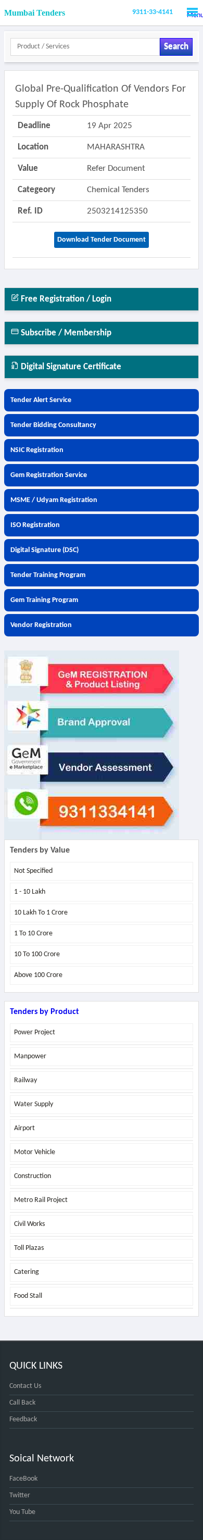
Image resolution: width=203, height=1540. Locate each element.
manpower (30, 1056)
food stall (28, 1296)
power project (34, 1032)
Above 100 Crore (38, 975)
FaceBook (23, 1479)
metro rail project (41, 1200)
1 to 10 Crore (33, 933)
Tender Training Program (47, 575)
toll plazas (29, 1248)
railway (25, 1080)
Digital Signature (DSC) (44, 550)
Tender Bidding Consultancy (53, 425)
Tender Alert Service (40, 400)
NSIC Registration (37, 450)
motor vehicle (34, 1152)
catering (26, 1272)
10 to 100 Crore (37, 954)
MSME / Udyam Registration (53, 500)
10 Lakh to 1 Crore (41, 913)
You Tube (22, 1512)
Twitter (19, 1495)
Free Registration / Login (65, 299)
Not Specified (33, 871)
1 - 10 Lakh (29, 892)
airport (24, 1128)
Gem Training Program (44, 600)
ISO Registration (35, 525)
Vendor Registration (41, 625)
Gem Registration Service (48, 475)
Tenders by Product (44, 1012)
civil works (29, 1224)
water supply (33, 1104)
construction (32, 1176)
